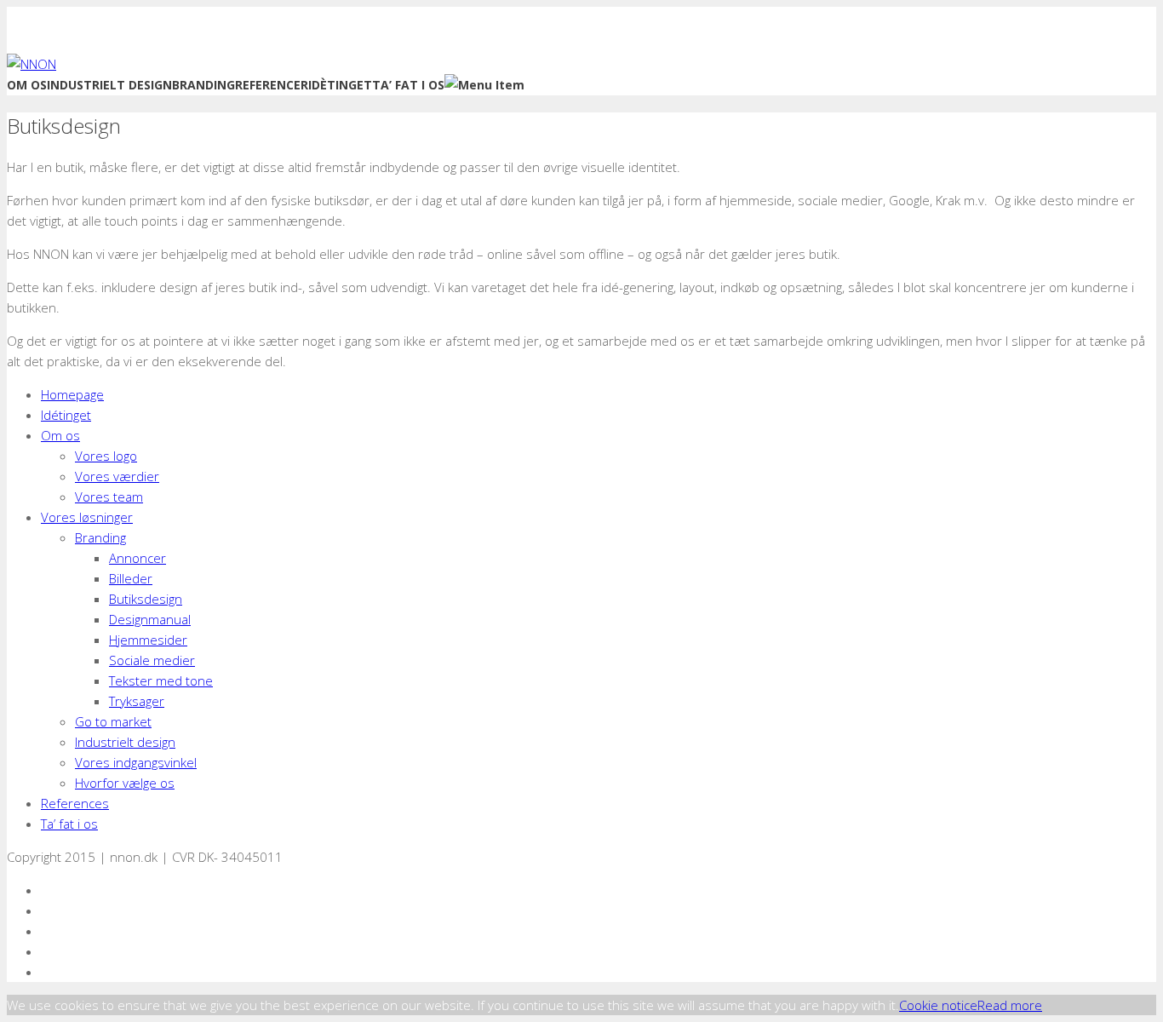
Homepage (72, 394)
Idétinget (66, 414)
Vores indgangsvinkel (136, 762)
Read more (1009, 1004)
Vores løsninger (87, 516)
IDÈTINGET (340, 85)
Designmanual (150, 619)
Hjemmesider (148, 639)
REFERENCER (271, 85)
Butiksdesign (145, 598)
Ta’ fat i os (69, 823)
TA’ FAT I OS (408, 85)
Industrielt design (125, 741)
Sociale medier (152, 660)
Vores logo (106, 455)
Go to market (113, 721)
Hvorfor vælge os (125, 782)
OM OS (27, 85)
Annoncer (137, 557)
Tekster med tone (161, 680)
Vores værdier (117, 476)
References (75, 803)
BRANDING (203, 85)
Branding (100, 537)
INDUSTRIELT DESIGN (109, 85)
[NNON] (31, 63)
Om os (60, 435)
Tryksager (136, 700)
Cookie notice (938, 1004)
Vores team (109, 496)
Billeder (130, 578)
